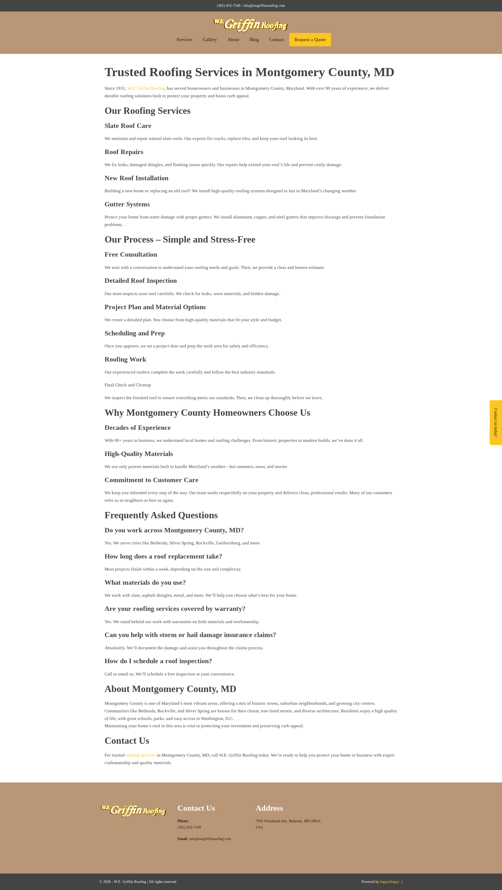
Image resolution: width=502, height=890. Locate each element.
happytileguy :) (391, 882)
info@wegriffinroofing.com (210, 839)
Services (184, 39)
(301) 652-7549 (189, 827)
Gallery (210, 39)
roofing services (141, 755)
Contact (276, 39)
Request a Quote (310, 39)
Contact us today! (496, 422)
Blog (254, 39)
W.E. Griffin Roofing (146, 88)
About (233, 39)
